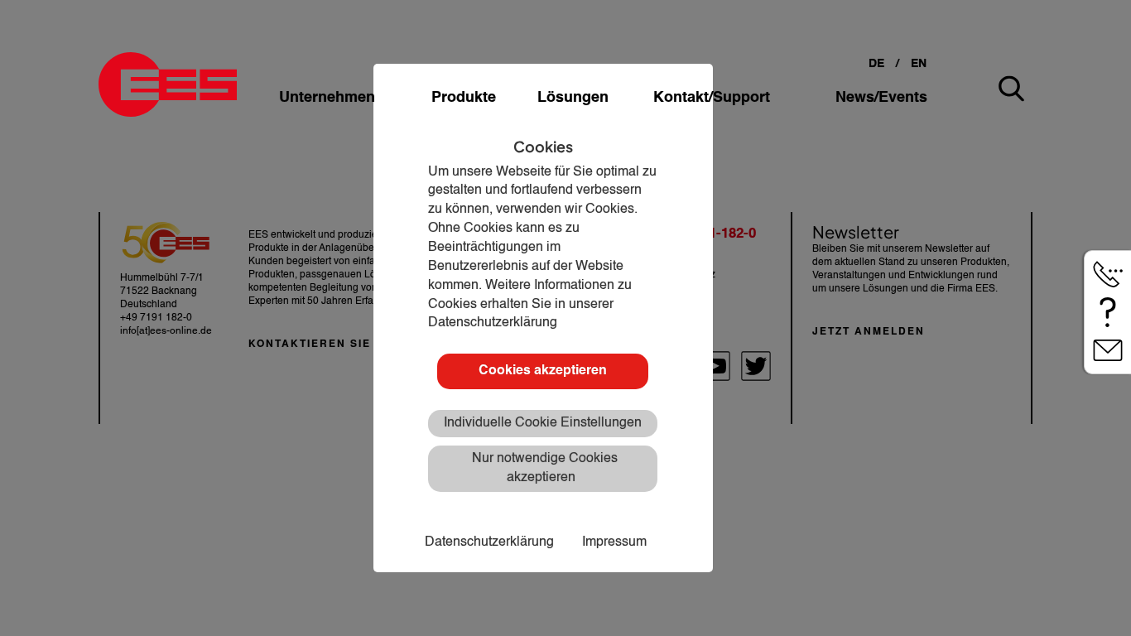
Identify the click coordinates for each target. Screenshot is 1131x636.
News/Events (881, 97)
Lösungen (573, 97)
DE (876, 64)
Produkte (463, 97)
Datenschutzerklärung (489, 542)
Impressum (614, 542)
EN (918, 64)
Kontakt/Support (711, 97)
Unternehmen (327, 97)
